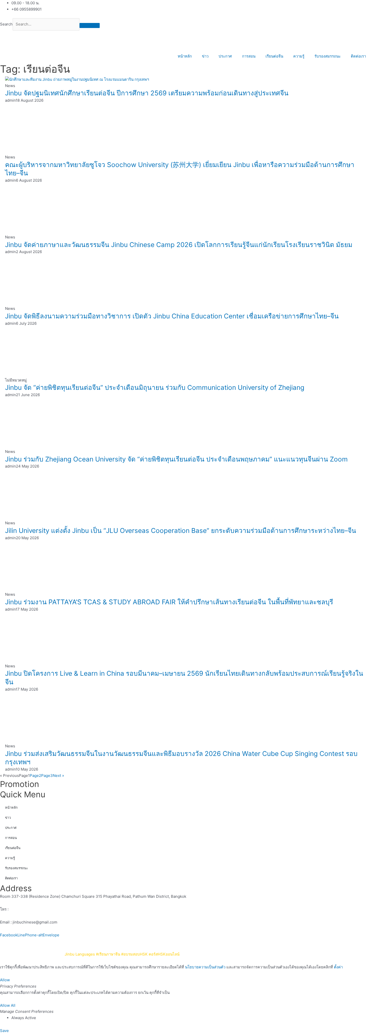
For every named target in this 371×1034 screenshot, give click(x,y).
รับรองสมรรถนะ (327, 56)
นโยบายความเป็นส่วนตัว (200, 941)
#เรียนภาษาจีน (108, 954)
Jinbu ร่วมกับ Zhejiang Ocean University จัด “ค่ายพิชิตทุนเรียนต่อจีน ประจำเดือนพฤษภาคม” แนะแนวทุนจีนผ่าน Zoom (176, 459)
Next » (58, 775)
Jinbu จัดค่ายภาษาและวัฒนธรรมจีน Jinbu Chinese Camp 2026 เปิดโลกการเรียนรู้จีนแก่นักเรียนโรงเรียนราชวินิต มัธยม (178, 245)
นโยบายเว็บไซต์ (163, 941)
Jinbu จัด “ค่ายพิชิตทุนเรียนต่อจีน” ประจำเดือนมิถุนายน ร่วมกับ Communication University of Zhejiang (154, 387)
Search (6, 24)
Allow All (7, 1005)
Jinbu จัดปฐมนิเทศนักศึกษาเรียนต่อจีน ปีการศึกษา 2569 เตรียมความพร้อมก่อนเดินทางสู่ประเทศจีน (146, 93)
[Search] (90, 25)
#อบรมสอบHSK (134, 954)
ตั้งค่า (338, 967)
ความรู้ (298, 56)
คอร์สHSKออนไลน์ (164, 954)
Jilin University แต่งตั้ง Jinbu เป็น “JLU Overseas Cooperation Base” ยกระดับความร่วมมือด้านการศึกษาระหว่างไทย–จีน (180, 530)
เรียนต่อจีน (274, 56)
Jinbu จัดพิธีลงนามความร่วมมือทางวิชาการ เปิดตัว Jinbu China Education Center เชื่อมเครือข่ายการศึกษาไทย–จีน (172, 316)
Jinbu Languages (80, 954)
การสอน (248, 56)
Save (4, 1030)
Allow (5, 979)
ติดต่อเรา (358, 56)
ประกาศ (225, 56)
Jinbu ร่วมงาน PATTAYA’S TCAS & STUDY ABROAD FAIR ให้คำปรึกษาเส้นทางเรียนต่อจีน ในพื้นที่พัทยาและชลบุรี (169, 602)
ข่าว (205, 56)
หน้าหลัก (185, 56)
